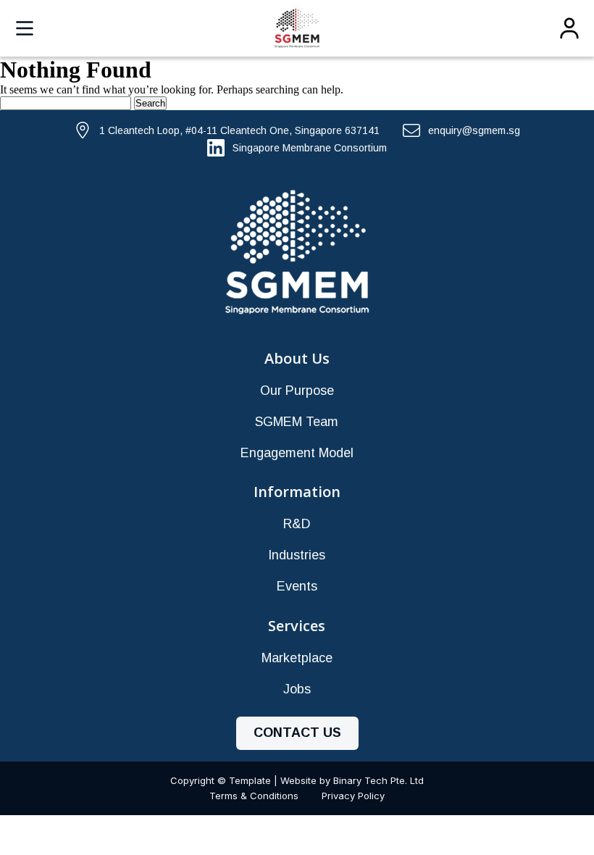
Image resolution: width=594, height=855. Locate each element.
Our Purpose (297, 390)
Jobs (297, 689)
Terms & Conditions (253, 795)
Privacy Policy (353, 795)
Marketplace (297, 658)
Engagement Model (297, 453)
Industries (296, 555)
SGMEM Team (296, 421)
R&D (297, 524)
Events (297, 586)
